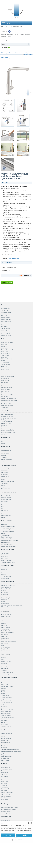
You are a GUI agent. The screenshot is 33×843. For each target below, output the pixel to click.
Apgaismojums (4, 478)
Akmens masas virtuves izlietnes (9, 530)
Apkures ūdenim (5, 453)
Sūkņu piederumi (5, 760)
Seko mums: (5, 31)
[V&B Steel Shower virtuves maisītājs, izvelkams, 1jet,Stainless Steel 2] (8, 105)
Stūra (2, 506)
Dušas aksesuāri (5, 369)
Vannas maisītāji (5, 378)
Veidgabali (3, 601)
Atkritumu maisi (5, 578)
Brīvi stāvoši (5, 57)
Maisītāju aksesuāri (6, 404)
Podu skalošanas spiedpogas (8, 429)
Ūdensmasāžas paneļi (6, 359)
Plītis (2, 645)
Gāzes (2, 659)
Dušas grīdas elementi (6, 560)
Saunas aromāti (5, 789)
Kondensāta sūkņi (5, 744)
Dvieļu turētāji (4, 684)
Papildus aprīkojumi (6, 796)
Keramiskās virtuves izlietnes (8, 526)
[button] (16, 840)
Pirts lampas (4, 783)
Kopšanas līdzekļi (5, 542)
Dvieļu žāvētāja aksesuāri (7, 461)
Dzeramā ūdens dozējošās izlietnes (9, 540)
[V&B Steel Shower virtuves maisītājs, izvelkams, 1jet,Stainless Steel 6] (7, 134)
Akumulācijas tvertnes (6, 666)
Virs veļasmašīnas (5, 514)
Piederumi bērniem (5, 713)
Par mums (3, 34)
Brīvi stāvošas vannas (6, 315)
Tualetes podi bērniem (6, 421)
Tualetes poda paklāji (6, 702)
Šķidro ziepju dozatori (6, 537)
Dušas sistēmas (5, 391)
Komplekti (3, 487)
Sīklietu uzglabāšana (6, 715)
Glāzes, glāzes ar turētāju (7, 686)
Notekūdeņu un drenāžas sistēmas (9, 807)
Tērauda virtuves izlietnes (7, 528)
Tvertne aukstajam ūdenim (7, 674)
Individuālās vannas (6, 321)
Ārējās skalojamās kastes (7, 427)
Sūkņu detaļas (4, 753)
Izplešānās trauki (5, 758)
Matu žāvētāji (4, 594)
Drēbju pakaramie (5, 682)
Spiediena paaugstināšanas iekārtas (10, 749)
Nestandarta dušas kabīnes (7, 350)
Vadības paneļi (4, 787)
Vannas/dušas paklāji (6, 700)
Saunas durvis (4, 772)
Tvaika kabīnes (5, 355)
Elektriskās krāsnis (5, 767)
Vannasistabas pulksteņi (7, 719)
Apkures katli (4, 625)
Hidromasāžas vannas (6, 319)
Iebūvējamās (4, 501)
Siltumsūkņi (4, 747)
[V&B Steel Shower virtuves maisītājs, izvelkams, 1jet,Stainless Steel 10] (7, 164)
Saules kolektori (5, 640)
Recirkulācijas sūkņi (6, 738)
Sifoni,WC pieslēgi (5, 813)
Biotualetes (4, 425)
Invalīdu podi (4, 420)
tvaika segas (4, 569)
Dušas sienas (4, 351)
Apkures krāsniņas (5, 627)
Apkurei (3, 736)
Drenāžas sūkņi (5, 740)
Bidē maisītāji (4, 396)
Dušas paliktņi (4, 357)
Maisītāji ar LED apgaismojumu (8, 398)
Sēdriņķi (3, 434)
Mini (2, 508)
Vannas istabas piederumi (7, 717)
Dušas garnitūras (5, 389)
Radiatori (3, 623)
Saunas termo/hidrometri (7, 792)
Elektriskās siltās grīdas (6, 615)
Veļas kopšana (4, 573)
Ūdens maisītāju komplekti (7, 376)
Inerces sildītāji (4, 634)
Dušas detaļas (4, 402)
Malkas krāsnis (4, 771)
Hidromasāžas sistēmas (7, 323)
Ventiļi (2, 596)
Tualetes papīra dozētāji (7, 710)
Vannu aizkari (4, 330)
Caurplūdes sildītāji (6, 661)
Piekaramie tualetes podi (7, 416)
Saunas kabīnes (5, 781)
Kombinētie (4, 663)
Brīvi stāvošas (4, 510)
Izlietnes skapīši (5, 469)
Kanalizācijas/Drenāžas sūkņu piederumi (11, 751)
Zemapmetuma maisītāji (7, 394)
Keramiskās (4, 524)
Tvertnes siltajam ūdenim (7, 672)
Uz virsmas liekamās (6, 499)
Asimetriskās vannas (6, 312)
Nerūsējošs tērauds (6, 450)
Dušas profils (4, 558)
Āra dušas (3, 393)
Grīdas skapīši (4, 474)
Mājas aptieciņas (5, 607)
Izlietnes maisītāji (5, 384)
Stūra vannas (4, 314)
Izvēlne (8, 23)
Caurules (3, 798)
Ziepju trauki (4, 699)
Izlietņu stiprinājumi (6, 515)
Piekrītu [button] (8, 835)
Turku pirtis (4, 785)
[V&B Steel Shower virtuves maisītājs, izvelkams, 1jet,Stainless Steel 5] (23, 120)
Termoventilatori (5, 629)
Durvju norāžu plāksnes (7, 598)
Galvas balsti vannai (6, 335)
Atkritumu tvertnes (5, 571)
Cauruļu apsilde (5, 638)
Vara (2, 452)
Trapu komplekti (5, 553)
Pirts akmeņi (4, 790)
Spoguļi (3, 479)
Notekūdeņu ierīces (6, 745)
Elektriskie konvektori (6, 631)
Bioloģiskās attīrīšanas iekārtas (8, 809)
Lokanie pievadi (5, 603)
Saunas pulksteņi (5, 794)
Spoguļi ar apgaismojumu (7, 481)
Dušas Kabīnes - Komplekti (7, 342)
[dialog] (16, 832)
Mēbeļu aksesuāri (5, 488)
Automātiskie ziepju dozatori (8, 585)
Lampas (3, 690)
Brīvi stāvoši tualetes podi (7, 414)
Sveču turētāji (4, 724)
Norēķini (27, 34)
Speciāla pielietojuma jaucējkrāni (9, 400)
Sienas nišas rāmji (5, 364)
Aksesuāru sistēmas (6, 726)
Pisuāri (3, 443)
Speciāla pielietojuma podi (7, 430)
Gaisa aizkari (4, 643)
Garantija (3, 36)
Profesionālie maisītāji (6, 387)
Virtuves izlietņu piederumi (7, 544)
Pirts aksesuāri (4, 776)
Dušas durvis (4, 348)
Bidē (2, 441)
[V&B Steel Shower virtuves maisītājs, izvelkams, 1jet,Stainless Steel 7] (23, 134)
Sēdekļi (3, 360)
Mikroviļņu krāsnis (5, 820)
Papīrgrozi (3, 574)
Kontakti (9, 36)
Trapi (2, 555)
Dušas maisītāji (5, 380)
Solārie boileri (4, 668)
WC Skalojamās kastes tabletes (8, 432)
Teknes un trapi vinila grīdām (8, 562)
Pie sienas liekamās (6, 497)
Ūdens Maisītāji (12, 52)
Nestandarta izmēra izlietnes (8, 496)
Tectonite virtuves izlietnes (7, 531)
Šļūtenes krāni (4, 407)
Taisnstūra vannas (5, 310)
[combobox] (28, 823)
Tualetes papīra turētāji (6, 697)
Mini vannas (4, 326)
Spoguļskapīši (4, 472)
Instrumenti (4, 599)
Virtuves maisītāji (23, 52)
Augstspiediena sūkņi (6, 733)
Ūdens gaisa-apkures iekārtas (8, 641)
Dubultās (3, 504)
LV (3, 40)
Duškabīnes (4, 346)
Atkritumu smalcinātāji (6, 539)
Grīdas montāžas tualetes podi (8, 418)
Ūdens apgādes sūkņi (6, 756)
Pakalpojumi (10, 34)
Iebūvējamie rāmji (5, 589)
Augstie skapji (4, 470)
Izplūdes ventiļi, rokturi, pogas (8, 546)
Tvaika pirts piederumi (6, 769)
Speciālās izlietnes (5, 512)
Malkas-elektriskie (5, 665)
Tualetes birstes (5, 695)
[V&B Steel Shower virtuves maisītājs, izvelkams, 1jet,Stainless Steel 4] (7, 120)
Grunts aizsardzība (5, 647)
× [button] (31, 823)
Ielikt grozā (9, 282)
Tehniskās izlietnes (5, 535)
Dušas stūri (4, 344)
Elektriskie (3, 455)
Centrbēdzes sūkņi (5, 735)
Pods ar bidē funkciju (6, 423)
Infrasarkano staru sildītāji (7, 632)
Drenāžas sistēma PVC (6, 811)
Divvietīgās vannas (5, 317)
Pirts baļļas (4, 780)
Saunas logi (4, 774)
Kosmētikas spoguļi (6, 681)
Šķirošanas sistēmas (6, 576)
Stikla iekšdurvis (5, 799)
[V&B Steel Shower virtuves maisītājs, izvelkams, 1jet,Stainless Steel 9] (23, 149)
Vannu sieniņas (5, 324)
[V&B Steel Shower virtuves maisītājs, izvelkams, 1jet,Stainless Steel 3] (23, 105)
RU (6, 40)
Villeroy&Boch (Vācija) (13, 258)
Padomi (16, 34)
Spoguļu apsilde (5, 649)
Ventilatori (3, 590)
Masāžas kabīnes (5, 353)
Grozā (7, 47)
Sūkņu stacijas (4, 755)
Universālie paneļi (5, 332)
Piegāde (22, 34)
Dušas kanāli (4, 556)
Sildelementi (4, 457)
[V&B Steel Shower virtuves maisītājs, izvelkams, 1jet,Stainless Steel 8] (7, 149)
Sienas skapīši (4, 483)
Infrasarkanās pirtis (5, 778)
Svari (2, 708)
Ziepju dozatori (4, 704)
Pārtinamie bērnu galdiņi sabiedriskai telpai (11, 605)
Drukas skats (28, 54)
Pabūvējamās (4, 503)
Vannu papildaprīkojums (7, 333)
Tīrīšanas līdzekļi (5, 362)
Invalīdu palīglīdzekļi (6, 587)
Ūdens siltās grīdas (5, 616)
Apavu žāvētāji (4, 636)
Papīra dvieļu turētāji (6, 711)
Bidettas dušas (4, 382)
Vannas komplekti (5, 308)
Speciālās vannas (5, 328)
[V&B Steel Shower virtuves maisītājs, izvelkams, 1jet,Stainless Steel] (16, 80)
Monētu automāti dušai (6, 368)
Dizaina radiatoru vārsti (6, 459)
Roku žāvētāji (4, 592)
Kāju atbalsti (4, 722)
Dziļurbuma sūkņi (5, 742)
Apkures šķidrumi (5, 650)
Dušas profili (4, 366)
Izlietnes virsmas (5, 476)
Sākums (3, 52)
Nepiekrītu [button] (24, 835)
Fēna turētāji (4, 706)
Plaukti (3, 485)
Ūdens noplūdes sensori (7, 405)
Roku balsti (4, 720)
